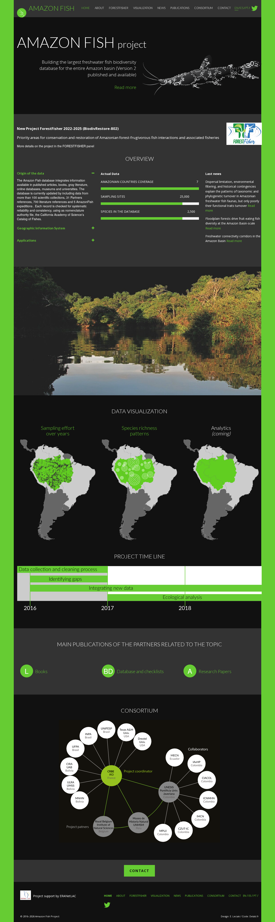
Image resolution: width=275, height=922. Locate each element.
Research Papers (215, 671)
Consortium (203, 8)
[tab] (55, 173)
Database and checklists (140, 671)
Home (85, 8)
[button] (55, 173)
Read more (125, 87)
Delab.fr (254, 916)
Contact (224, 8)
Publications (179, 8)
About (99, 8)
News (161, 8)
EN (236, 8)
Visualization (143, 8)
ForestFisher (118, 8)
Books (41, 671)
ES (241, 8)
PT (246, 8)
